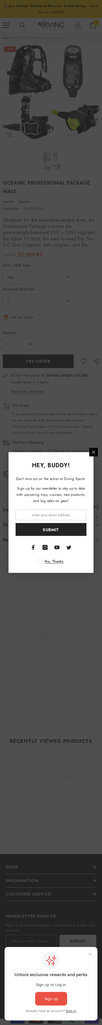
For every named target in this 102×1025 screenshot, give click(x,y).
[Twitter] (69, 547)
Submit (51, 529)
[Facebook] (33, 547)
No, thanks (54, 561)
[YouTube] (57, 547)
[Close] (93, 452)
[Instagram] (45, 547)
